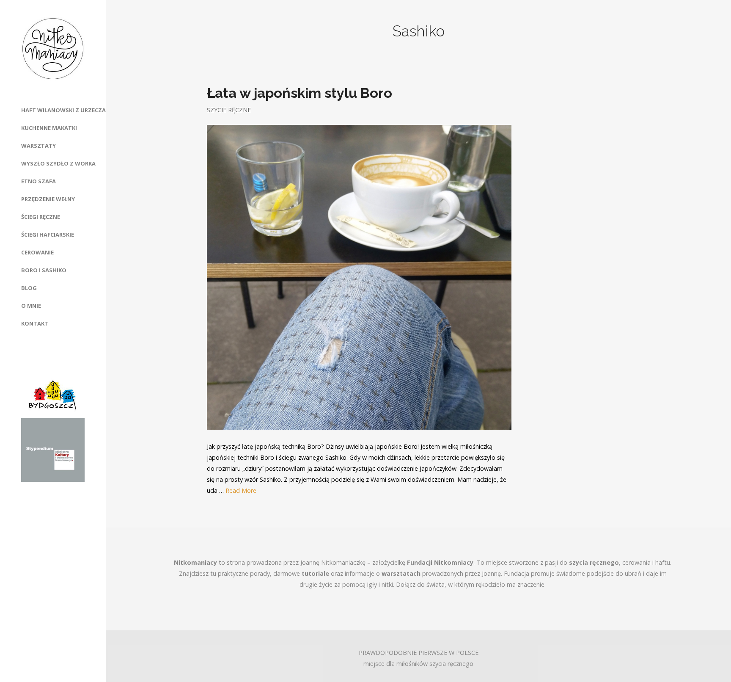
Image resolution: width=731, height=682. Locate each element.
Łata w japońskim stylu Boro (299, 93)
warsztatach (401, 573)
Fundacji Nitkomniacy (440, 562)
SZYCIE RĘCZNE (229, 110)
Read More (240, 490)
